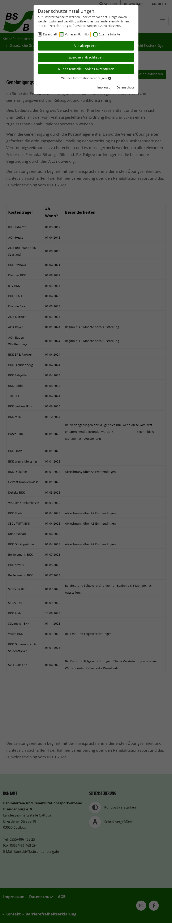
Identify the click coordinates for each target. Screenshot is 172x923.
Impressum (105, 87)
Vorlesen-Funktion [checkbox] (77, 34)
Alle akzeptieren (86, 45)
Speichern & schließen (86, 57)
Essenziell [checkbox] (50, 34)
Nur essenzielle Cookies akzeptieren (86, 69)
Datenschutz (125, 87)
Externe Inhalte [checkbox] (109, 34)
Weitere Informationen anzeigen (84, 78)
